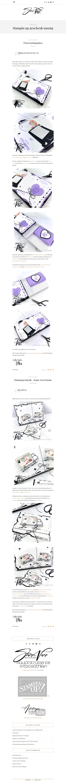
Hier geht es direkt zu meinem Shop (33, 698)
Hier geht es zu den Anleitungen (33, 717)
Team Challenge (21, 761)
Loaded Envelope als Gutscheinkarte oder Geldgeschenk (27, 730)
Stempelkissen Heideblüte (19, 261)
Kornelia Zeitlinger (17, 758)
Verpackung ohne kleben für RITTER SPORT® (25, 741)
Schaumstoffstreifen (18, 594)
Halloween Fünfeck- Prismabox (20, 735)
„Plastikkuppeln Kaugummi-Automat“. (34, 267)
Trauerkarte (15, 733)
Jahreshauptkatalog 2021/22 (34, 353)
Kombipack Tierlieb (35, 598)
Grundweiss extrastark (39, 254)
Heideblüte (15, 259)
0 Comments (15, 369)
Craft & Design (33, 39)
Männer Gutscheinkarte (18, 738)
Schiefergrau (49, 596)
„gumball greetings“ (17, 157)
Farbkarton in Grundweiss (45, 589)
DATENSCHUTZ (38, 779)
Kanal (25, 606)
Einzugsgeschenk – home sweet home (33, 379)
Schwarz (30, 257)
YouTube (21, 606)
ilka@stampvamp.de (28, 670)
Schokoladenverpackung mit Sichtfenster (23, 744)
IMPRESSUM (28, 779)
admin (14, 755)
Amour (19, 755)
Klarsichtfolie (42, 591)
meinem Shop (26, 163)
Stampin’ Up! (28, 157)
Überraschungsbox (33, 42)
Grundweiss (39, 500)
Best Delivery (16, 492)
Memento (30, 589)
